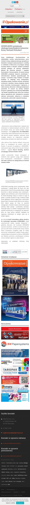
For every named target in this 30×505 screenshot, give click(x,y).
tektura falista (4, 475)
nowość (6, 481)
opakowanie (4, 469)
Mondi (3, 472)
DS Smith (4, 478)
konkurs (8, 475)
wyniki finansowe (4, 484)
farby (13, 478)
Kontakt (23, 492)
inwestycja (4, 466)
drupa (14, 481)
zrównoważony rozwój (11, 462)
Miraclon (11, 481)
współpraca (12, 472)
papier (10, 478)
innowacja (18, 481)
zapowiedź (16, 472)
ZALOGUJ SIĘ (10, 12)
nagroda (15, 475)
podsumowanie (18, 478)
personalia (20, 466)
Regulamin (16, 492)
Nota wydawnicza (11, 489)
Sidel (7, 478)
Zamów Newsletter (15, 329)
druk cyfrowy (12, 465)
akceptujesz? (20, 503)
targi (17, 462)
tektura (12, 475)
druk (9, 484)
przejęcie (26, 466)
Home (2, 489)
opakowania (3, 462)
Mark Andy (10, 469)
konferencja (21, 475)
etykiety (8, 465)
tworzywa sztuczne (22, 469)
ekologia (25, 463)
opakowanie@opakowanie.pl (13, 433)
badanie (23, 481)
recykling (21, 462)
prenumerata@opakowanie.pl (12, 456)
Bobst (25, 475)
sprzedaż (3, 481)
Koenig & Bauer (22, 472)
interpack (23, 478)
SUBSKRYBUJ (19, 12)
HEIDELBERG (4, 243)
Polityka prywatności (6, 492)
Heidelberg (7, 472)
